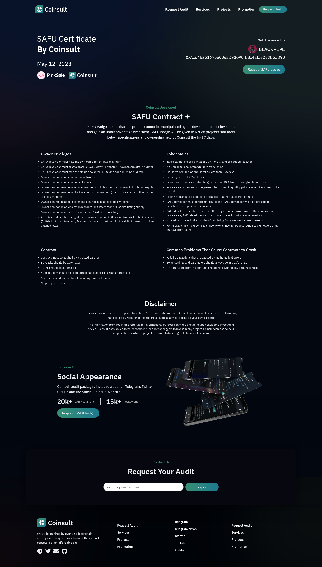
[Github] (64, 551)
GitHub (179, 543)
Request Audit (176, 9)
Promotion (246, 9)
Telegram (181, 522)
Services (203, 9)
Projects (224, 9)
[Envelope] (56, 551)
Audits (179, 550)
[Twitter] (48, 551)
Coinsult (60, 523)
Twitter (179, 536)
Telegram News (185, 529)
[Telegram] (39, 551)
